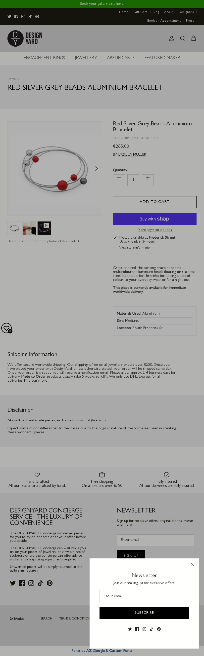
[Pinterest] (159, 629)
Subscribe (144, 613)
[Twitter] (130, 629)
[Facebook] (137, 629)
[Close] (192, 564)
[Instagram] (144, 629)
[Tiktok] (151, 629)
